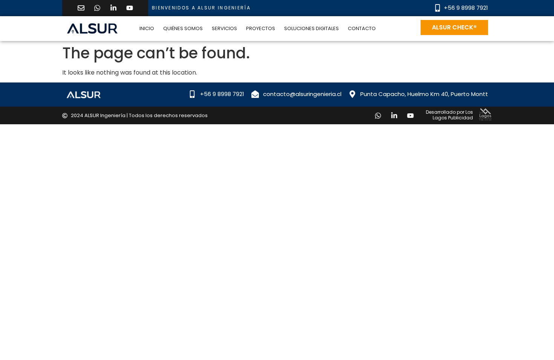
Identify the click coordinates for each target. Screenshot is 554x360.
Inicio (146, 28)
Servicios (224, 28)
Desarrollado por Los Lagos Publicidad (449, 115)
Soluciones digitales (311, 28)
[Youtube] (129, 8)
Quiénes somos (183, 28)
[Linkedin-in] (113, 8)
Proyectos (260, 28)
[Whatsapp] (97, 8)
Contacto (362, 28)
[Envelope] (81, 8)
